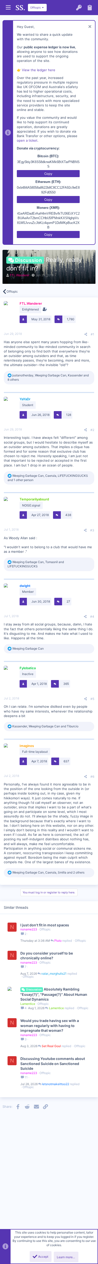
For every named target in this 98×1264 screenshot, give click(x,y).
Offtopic (45, 929)
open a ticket (27, 140)
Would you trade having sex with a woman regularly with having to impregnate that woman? (49, 1025)
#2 (92, 430)
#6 (92, 776)
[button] (8, 7)
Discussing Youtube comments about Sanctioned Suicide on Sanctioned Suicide (52, 1063)
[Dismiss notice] (89, 27)
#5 (92, 699)
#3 (92, 530)
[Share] (86, 334)
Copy (48, 174)
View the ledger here (38, 70)
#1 (92, 334)
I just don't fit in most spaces (44, 925)
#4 (92, 616)
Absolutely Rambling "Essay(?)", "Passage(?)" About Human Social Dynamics (53, 994)
